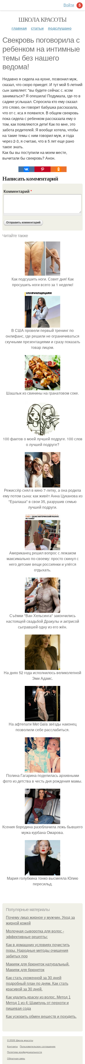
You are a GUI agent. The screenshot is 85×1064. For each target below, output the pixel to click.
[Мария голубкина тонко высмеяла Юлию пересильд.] (42, 872)
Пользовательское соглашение (37, 1046)
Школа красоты (42, 19)
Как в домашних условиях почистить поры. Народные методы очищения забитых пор (38, 950)
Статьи (37, 28)
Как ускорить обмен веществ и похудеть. (41, 1017)
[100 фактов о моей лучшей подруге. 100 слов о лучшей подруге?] (42, 433)
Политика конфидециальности (24, 1052)
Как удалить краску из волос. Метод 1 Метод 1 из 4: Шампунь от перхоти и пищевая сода (38, 1002)
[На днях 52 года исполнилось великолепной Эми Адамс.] (42, 667)
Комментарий (18, 191)
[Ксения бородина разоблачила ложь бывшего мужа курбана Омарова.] (42, 821)
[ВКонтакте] (26, 169)
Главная (19, 28)
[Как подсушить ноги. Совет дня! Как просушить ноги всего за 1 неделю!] (42, 273)
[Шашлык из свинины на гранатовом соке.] (42, 387)
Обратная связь (16, 1058)
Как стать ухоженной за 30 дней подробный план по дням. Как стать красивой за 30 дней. (37, 983)
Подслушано (60, 28)
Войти (69, 5)
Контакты (12, 1046)
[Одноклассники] (59, 169)
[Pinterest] (42, 169)
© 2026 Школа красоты (20, 1040)
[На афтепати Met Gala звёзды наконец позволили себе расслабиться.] (42, 718)
